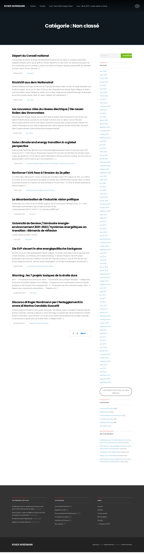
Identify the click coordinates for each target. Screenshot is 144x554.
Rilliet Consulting (127, 544)
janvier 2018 (104, 270)
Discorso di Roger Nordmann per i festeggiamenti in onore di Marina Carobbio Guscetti (47, 304)
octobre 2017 (104, 281)
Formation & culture (107, 419)
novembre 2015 (105, 354)
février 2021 (104, 155)
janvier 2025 (104, 82)
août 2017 (103, 288)
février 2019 (104, 236)
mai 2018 (103, 260)
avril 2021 (103, 148)
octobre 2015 (104, 358)
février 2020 (104, 197)
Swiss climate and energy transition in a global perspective (44, 144)
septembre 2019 (105, 211)
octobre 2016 (104, 323)
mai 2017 (103, 298)
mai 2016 (103, 340)
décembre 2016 (105, 316)
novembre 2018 (105, 242)
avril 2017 (103, 302)
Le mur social (102, 513)
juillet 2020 (103, 180)
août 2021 (103, 141)
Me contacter (102, 517)
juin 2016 (103, 337)
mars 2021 (103, 152)
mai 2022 (103, 113)
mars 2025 (103, 75)
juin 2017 (103, 295)
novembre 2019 (105, 204)
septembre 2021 (105, 138)
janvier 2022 (104, 124)
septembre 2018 (105, 249)
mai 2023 (103, 99)
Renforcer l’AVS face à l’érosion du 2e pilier (41, 173)
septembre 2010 (105, 382)
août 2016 (103, 330)
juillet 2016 (103, 333)
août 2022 (103, 110)
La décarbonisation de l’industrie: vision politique (45, 199)
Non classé (30, 73)
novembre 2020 (105, 166)
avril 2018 (103, 263)
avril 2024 (103, 89)
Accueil (100, 506)
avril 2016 (103, 344)
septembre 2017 (105, 284)
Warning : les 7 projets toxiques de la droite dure (44, 275)
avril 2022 (103, 117)
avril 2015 (103, 372)
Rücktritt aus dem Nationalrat (32, 82)
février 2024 (104, 96)
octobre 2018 (104, 246)
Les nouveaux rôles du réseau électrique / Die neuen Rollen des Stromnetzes (47, 111)
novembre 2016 (105, 319)
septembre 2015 (105, 361)
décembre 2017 (105, 274)
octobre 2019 (104, 207)
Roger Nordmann (14, 6)
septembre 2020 (105, 173)
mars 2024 (103, 92)
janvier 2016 (104, 351)
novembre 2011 (105, 375)
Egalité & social (43, 163)
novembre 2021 (105, 131)
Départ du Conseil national (30, 56)
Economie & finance (33, 163)
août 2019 (103, 214)
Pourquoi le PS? (104, 524)
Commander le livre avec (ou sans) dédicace (116, 391)
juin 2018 (103, 256)
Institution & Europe (35, 323)
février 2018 (104, 267)
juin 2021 (103, 145)
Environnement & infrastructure (58, 163)
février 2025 (104, 78)
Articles (33, 6)
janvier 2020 (104, 201)
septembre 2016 (105, 326)
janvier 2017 (104, 312)
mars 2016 (103, 347)
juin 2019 (103, 221)
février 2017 (104, 309)
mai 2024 (103, 85)
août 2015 (103, 365)
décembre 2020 (105, 162)
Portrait (42, 6)
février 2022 (104, 120)
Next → (84, 333)
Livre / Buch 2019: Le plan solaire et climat (91, 6)
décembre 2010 (105, 379)
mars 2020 (103, 194)
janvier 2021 (104, 159)
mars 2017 (103, 305)
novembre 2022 (105, 106)
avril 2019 (103, 229)
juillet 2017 (103, 291)
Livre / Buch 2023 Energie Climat (61, 6)
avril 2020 (103, 190)
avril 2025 (103, 71)
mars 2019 (103, 232)
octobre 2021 (104, 134)
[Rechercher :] (110, 55)
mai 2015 (103, 368)
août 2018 (103, 253)
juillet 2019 (103, 218)
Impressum (95, 544)
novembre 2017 (105, 277)
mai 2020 (103, 187)
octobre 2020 (104, 169)
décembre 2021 (105, 127)
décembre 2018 (105, 239)
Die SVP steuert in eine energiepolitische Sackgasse (47, 249)
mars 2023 (103, 103)
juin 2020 (103, 183)
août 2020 (103, 176)
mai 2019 (103, 225)
